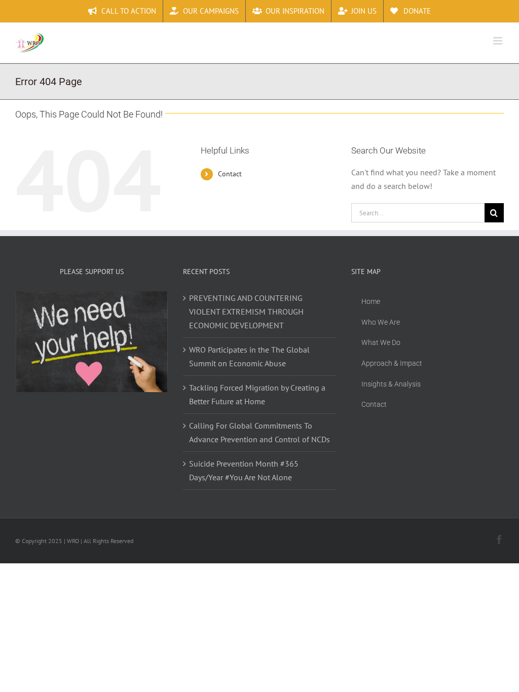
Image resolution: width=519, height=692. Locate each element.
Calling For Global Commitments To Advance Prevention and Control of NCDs (259, 432)
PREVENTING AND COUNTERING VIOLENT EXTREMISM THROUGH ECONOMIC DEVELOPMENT (246, 311)
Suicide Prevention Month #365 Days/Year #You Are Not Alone (244, 470)
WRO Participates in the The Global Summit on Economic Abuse (249, 356)
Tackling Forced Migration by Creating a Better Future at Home (257, 394)
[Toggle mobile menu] (498, 40)
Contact (230, 173)
